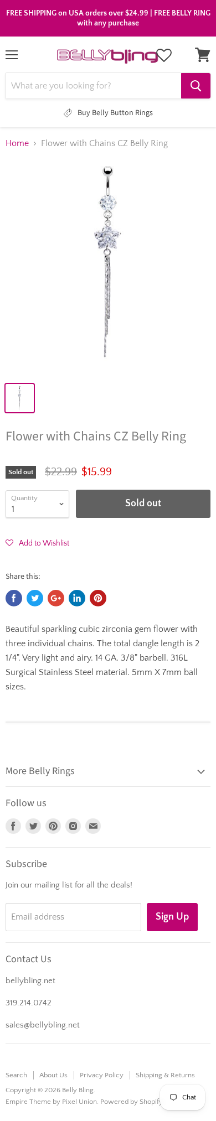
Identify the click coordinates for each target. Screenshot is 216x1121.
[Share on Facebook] (14, 598)
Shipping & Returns (165, 1075)
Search (16, 1075)
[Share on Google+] (56, 598)
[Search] (195, 85)
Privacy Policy (102, 1075)
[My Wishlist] (164, 55)
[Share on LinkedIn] (77, 598)
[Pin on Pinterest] (98, 598)
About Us (53, 1075)
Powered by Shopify (131, 1102)
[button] (37, 543)
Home (17, 143)
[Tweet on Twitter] (35, 598)
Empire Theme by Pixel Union (51, 1102)
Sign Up (172, 916)
